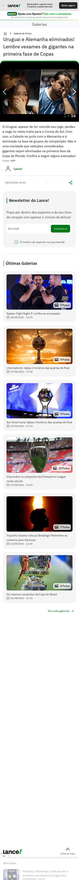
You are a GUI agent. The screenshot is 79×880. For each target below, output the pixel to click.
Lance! (18, 169)
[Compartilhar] (70, 182)
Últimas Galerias (21, 263)
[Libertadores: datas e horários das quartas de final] (39, 351)
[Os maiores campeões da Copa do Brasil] (39, 577)
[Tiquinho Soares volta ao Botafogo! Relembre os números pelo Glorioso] (39, 521)
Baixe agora (68, 5)
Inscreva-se (60, 228)
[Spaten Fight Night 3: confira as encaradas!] (39, 296)
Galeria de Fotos (23, 33)
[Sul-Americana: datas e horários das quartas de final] (39, 405)
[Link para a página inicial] (5, 33)
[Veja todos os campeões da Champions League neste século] (39, 462)
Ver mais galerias (58, 611)
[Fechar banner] (3, 5)
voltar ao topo (67, 853)
